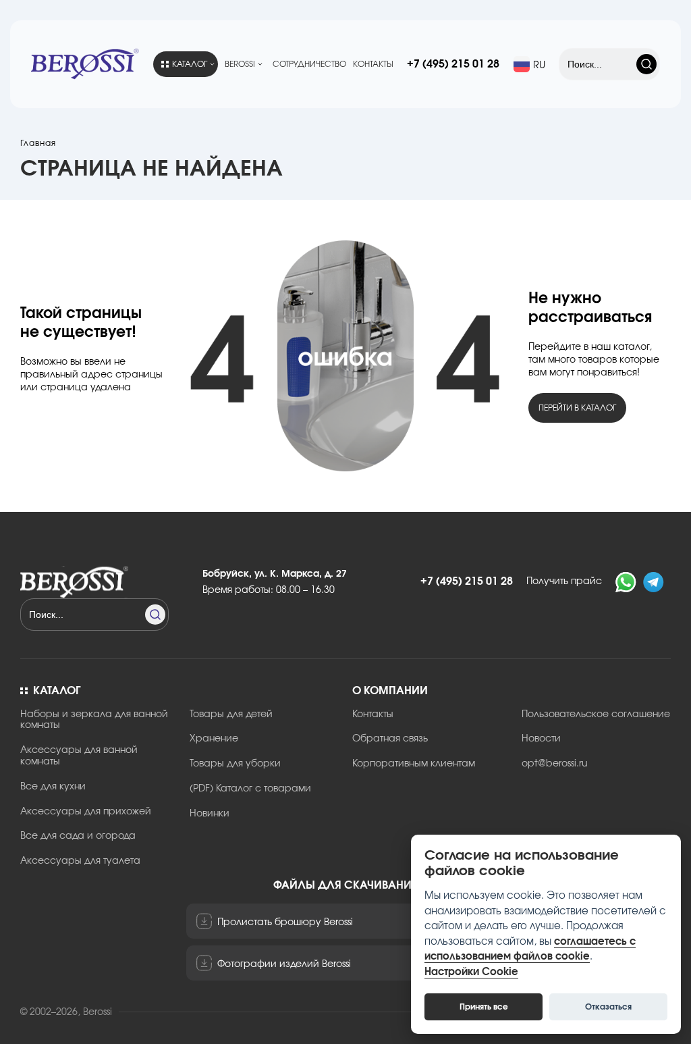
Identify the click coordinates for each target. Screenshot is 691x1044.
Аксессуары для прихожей (85, 811)
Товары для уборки (235, 763)
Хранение (214, 738)
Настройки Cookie (471, 972)
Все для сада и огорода (78, 836)
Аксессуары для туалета (80, 861)
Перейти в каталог (577, 408)
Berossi (240, 64)
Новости (541, 738)
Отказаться (608, 1007)
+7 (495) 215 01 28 (453, 64)
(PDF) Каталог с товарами (250, 788)
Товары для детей (231, 714)
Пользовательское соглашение (596, 714)
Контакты (373, 64)
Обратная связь (390, 738)
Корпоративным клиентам (413, 763)
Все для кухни (53, 786)
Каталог (189, 64)
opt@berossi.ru (555, 763)
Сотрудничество (309, 64)
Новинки (209, 813)
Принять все (484, 1007)
